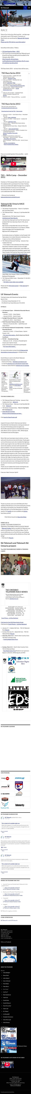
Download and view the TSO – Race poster (12, 111)
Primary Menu (29, 8)
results (17, 88)
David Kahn (6, 1000)
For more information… (9, 335)
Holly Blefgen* (6, 972)
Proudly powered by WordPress (7, 1092)
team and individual (13, 128)
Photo (5, 847)
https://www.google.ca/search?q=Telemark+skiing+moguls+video (11, 907)
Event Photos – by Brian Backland (10, 618)
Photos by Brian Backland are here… (12, 413)
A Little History (4, 1027)
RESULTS (15, 402)
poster (5, 143)
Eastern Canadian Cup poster (10, 133)
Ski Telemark (5, 8)
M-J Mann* (6, 1011)
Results (5, 95)
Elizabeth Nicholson (8, 1017)
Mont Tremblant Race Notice (11, 144)
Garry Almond (6, 981)
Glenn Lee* (5, 1008)
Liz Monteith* (6, 1014)
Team (14, 78)
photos (25, 511)
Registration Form (7, 90)
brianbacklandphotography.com (9, 108)
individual (13, 117)
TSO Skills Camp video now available (13, 282)
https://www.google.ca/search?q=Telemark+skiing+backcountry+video (12, 894)
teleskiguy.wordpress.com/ (15, 384)
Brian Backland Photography (18, 85)
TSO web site (23, 285)
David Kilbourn (7, 1003)
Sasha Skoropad (7, 1019)
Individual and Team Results (10, 218)
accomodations (11, 143)
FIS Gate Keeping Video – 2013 (10, 51)
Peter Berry (6, 986)
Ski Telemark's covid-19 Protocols (9, 920)
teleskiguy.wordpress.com (20, 361)
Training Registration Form (10, 639)
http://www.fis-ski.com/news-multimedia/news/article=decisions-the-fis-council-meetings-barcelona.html (15, 61)
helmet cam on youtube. (22, 365)
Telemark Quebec (6, 528)
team (9, 117)
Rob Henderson (7, 994)
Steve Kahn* (6, 975)
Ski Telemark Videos (22, 1046)
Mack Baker (6, 983)
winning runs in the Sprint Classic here (17, 363)
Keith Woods (6, 1022)
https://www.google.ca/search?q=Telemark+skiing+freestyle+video (12, 901)
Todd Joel (5, 997)
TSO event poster (13, 285)
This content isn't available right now (11, 823)
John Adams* (6, 978)
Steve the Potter (21, 517)
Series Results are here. (8, 411)
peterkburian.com (13, 598)
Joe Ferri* (5, 992)
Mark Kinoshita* (7, 1005)
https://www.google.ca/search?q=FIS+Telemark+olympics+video (11, 888)
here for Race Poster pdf (10, 417)
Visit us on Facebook (6, 942)
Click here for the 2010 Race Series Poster (12, 622)
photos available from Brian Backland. (17, 254)
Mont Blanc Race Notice (10, 138)
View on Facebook (4, 831)
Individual (10, 78)
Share (3, 832)
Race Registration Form (9, 651)
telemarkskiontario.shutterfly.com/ (10, 197)
